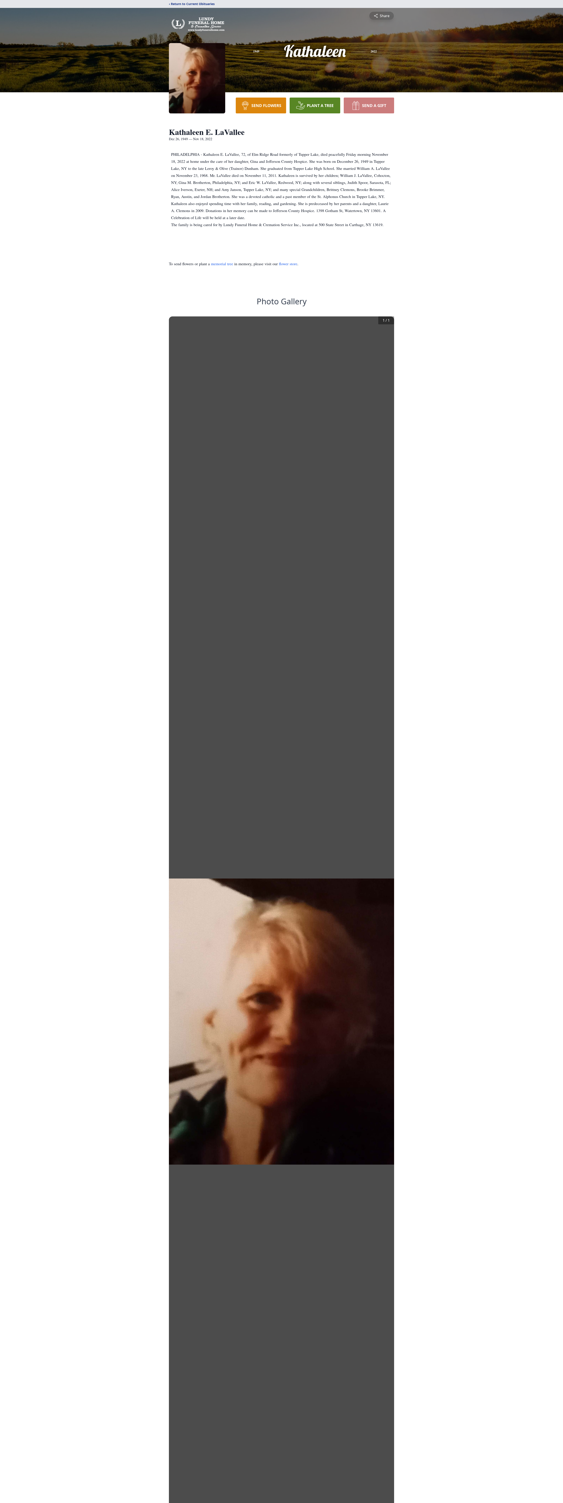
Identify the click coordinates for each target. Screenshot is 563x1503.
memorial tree (222, 263)
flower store (288, 263)
